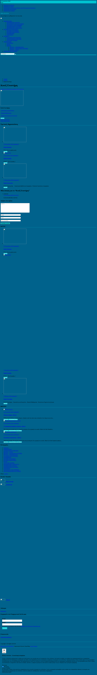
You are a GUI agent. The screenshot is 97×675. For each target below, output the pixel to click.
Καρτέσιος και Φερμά (9, 5)
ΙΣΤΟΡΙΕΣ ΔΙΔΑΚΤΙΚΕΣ (13, 32)
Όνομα (4, 618)
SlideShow (6, 448)
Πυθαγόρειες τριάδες (9, 6)
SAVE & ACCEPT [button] (6, 672)
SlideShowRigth (8, 449)
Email (4, 622)
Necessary (6, 666)
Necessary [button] (4, 665)
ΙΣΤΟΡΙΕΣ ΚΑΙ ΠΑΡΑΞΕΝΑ (11, 29)
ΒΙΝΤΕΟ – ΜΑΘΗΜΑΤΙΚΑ (17, 47)
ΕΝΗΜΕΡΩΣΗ (10, 33)
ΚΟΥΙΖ (8, 44)
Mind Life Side (9, 481)
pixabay (6, 473)
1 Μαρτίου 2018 (8, 396)
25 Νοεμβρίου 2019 (9, 144)
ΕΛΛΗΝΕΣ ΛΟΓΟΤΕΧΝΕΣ (14, 37)
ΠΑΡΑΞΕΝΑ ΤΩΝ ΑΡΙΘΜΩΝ (14, 25)
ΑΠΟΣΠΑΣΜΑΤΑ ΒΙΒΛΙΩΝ (14, 39)
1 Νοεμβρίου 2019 (8, 155)
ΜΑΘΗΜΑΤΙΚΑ (8, 21)
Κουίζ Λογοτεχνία (5, 119)
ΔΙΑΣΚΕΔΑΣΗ (7, 41)
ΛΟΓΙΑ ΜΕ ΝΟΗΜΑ (12, 40)
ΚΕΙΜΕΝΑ (6, 36)
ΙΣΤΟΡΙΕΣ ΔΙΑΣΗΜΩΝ (13, 30)
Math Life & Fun (5, 13)
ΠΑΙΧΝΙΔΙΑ (10, 43)
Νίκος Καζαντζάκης (5, 121)
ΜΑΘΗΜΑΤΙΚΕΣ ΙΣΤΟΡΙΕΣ (14, 26)
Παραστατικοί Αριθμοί (9, 10)
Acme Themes (33, 646)
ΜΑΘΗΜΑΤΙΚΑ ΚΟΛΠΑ (13, 22)
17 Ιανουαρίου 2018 (9, 180)
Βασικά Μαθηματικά (6, 113)
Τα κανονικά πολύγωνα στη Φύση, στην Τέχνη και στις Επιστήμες (19, 8)
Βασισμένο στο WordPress (7, 646)
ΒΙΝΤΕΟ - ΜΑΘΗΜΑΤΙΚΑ (11, 419)
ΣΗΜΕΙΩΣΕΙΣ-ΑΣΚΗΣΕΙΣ (10, 51)
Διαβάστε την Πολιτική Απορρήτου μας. (30, 626)
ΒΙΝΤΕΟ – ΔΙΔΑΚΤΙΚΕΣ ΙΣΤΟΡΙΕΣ (19, 48)
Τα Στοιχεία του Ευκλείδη (10, 9)
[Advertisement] (48, 66)
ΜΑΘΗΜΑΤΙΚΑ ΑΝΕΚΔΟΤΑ (14, 28)
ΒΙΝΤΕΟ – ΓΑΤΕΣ (14, 50)
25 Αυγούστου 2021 (9, 423)
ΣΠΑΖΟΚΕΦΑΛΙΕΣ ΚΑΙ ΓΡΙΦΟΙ (15, 24)
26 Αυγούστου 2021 (9, 412)
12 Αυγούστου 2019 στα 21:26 (11, 195)
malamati (21, 89)
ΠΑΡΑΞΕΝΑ (10, 35)
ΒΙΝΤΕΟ (9, 45)
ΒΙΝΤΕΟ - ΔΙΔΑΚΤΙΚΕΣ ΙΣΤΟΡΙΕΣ (13, 430)
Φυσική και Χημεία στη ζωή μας (9, 115)
